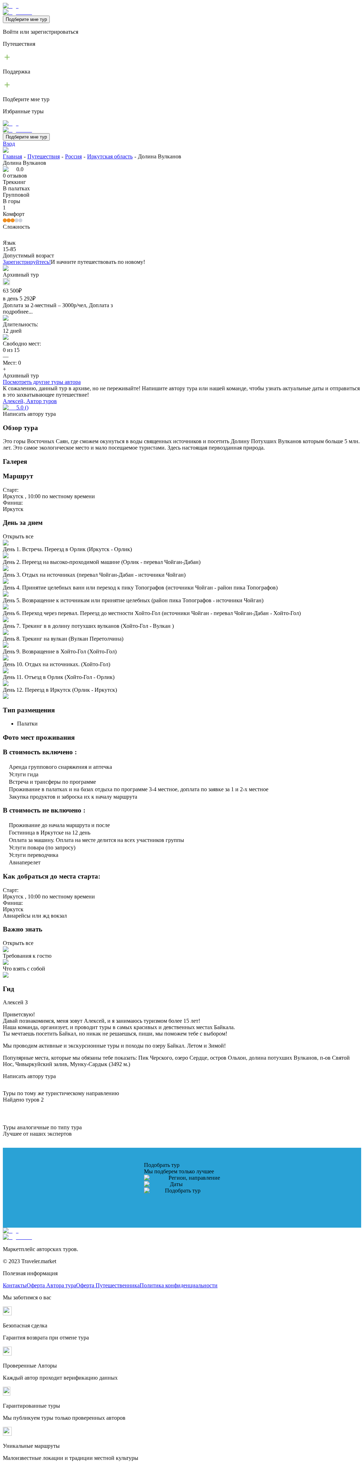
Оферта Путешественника (108, 1285)
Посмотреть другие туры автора (42, 382)
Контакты (15, 1285)
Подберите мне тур (26, 19)
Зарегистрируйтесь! (27, 262)
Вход (9, 144)
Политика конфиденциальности (179, 1285)
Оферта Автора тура (51, 1285)
